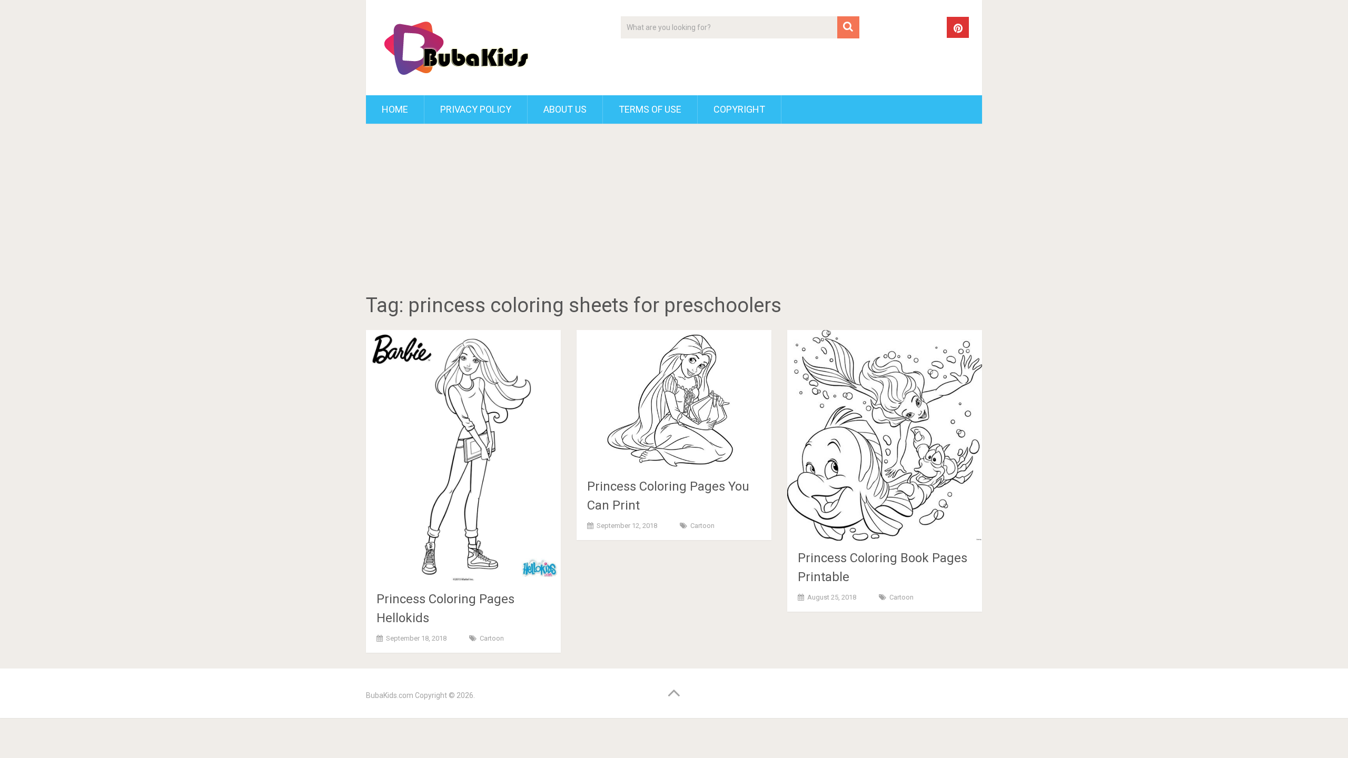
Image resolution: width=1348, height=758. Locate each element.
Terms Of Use (650, 109)
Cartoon (492, 638)
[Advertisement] (674, 210)
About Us (565, 109)
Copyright (739, 109)
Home (395, 109)
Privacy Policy (475, 109)
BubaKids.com (389, 695)
